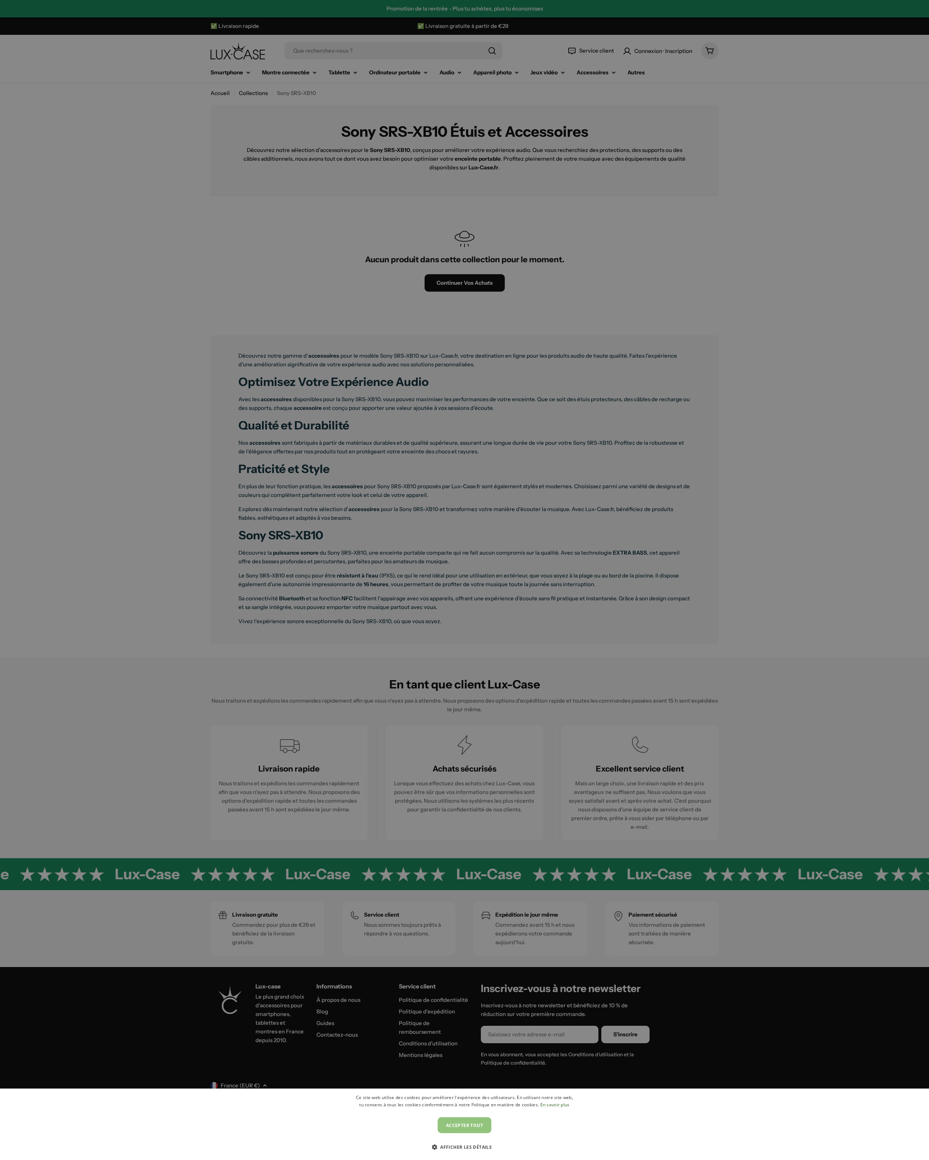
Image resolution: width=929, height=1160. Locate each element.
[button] (464, 1147)
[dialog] (464, 1124)
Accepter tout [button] (464, 1125)
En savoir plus (555, 1105)
